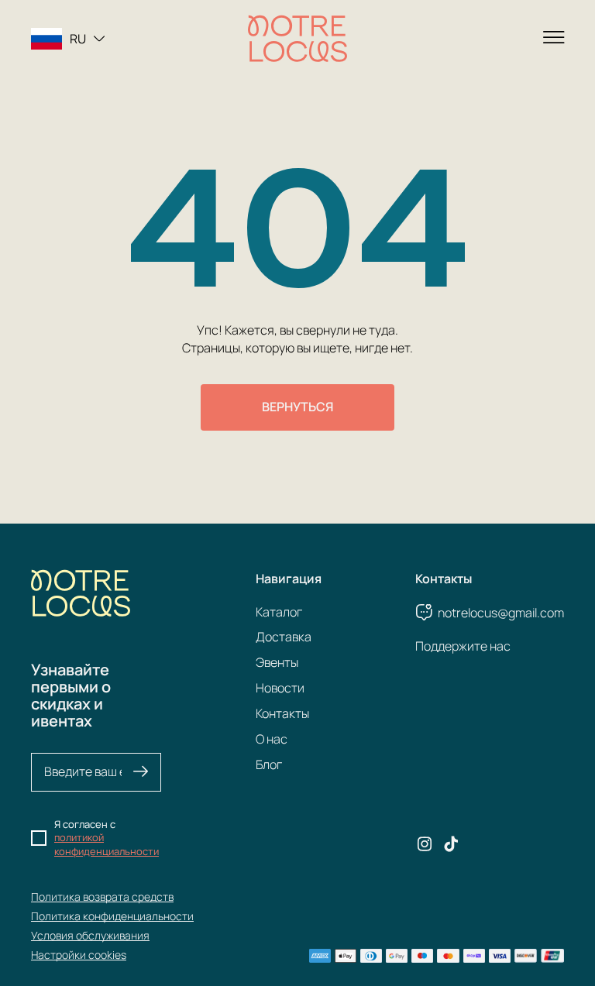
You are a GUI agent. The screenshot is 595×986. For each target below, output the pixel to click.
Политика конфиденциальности (112, 916)
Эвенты (277, 662)
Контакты (282, 713)
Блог (269, 764)
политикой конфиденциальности (106, 844)
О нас (271, 738)
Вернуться (297, 406)
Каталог (279, 611)
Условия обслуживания (90, 935)
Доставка (283, 636)
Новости (280, 687)
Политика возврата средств (102, 896)
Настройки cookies (78, 954)
